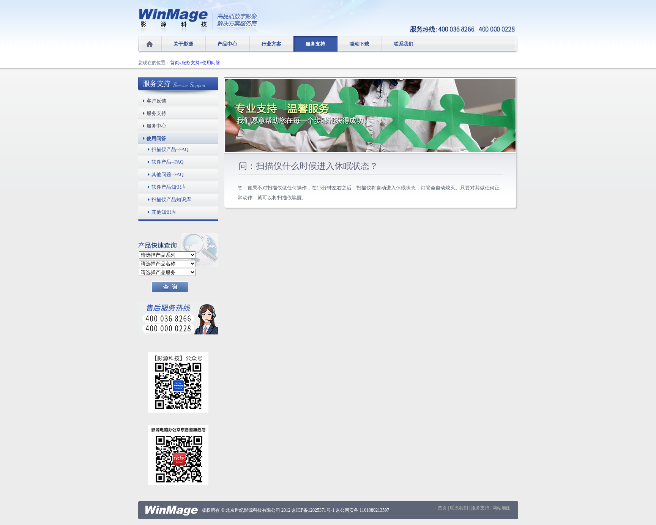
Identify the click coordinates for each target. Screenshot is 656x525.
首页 (174, 62)
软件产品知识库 (168, 187)
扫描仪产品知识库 (171, 199)
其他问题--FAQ (167, 174)
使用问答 (211, 62)
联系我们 (403, 44)
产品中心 (227, 44)
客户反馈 (156, 101)
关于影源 (183, 44)
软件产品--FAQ (167, 162)
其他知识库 (163, 212)
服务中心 (156, 126)
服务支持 (315, 44)
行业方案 (271, 44)
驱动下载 (359, 44)
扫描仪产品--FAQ (169, 149)
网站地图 (501, 508)
